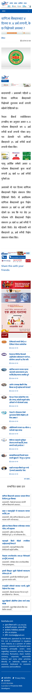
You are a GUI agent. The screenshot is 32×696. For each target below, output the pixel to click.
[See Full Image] (16, 58)
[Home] (16, 3)
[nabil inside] (16, 78)
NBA (5, 257)
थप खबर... (27, 479)
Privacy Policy (20, 678)
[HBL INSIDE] (16, 298)
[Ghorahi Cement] (5, 156)
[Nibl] (16, 253)
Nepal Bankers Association (18, 257)
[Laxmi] (16, 33)
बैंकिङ (3, 38)
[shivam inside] (27, 156)
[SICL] (16, 291)
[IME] (16, 285)
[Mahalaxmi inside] (16, 318)
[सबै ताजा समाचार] (29, 335)
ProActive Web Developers (11, 687)
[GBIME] (16, 260)
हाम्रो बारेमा (7, 678)
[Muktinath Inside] (16, 156)
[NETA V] (16, 6)
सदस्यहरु (7, 680)
